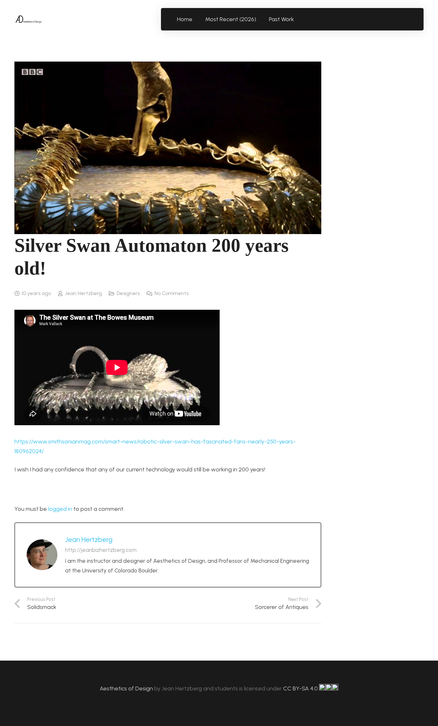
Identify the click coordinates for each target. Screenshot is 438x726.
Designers (128, 293)
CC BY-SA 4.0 (301, 688)
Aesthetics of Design (127, 688)
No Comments (172, 293)
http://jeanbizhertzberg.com (101, 550)
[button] (297, 19)
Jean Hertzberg (83, 293)
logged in (60, 508)
